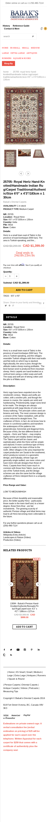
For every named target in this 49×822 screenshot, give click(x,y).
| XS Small (20, 672)
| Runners (41, 675)
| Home (10, 672)
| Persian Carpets (11, 685)
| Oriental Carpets (29, 685)
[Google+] (13, 305)
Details (11, 317)
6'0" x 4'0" (15, 296)
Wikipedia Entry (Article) (14, 535)
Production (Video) (12, 540)
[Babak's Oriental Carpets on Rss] (11, 655)
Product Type (11, 209)
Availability (9, 206)
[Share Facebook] (43, 303)
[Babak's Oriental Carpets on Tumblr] (4, 655)
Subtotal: (7, 283)
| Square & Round (15, 679)
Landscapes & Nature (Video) (17, 537)
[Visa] (5, 715)
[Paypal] (26, 715)
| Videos (23, 688)
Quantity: (7, 272)
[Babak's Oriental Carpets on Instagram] (24, 649)
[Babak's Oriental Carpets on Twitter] (11, 649)
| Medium (37, 672)
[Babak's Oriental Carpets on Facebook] (4, 649)
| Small (28, 672)
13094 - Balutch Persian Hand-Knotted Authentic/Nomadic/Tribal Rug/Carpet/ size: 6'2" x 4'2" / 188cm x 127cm (24, 607)
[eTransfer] (9, 718)
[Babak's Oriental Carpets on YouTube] (18, 649)
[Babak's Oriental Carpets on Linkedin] (38, 649)
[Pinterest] (9, 305)
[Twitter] (6, 305)
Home (6, 72)
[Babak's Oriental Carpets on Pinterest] (31, 649)
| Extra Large (19, 675)
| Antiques (31, 675)
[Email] (40, 303)
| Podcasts (33, 688)
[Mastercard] (15, 715)
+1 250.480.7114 (35, 3)
